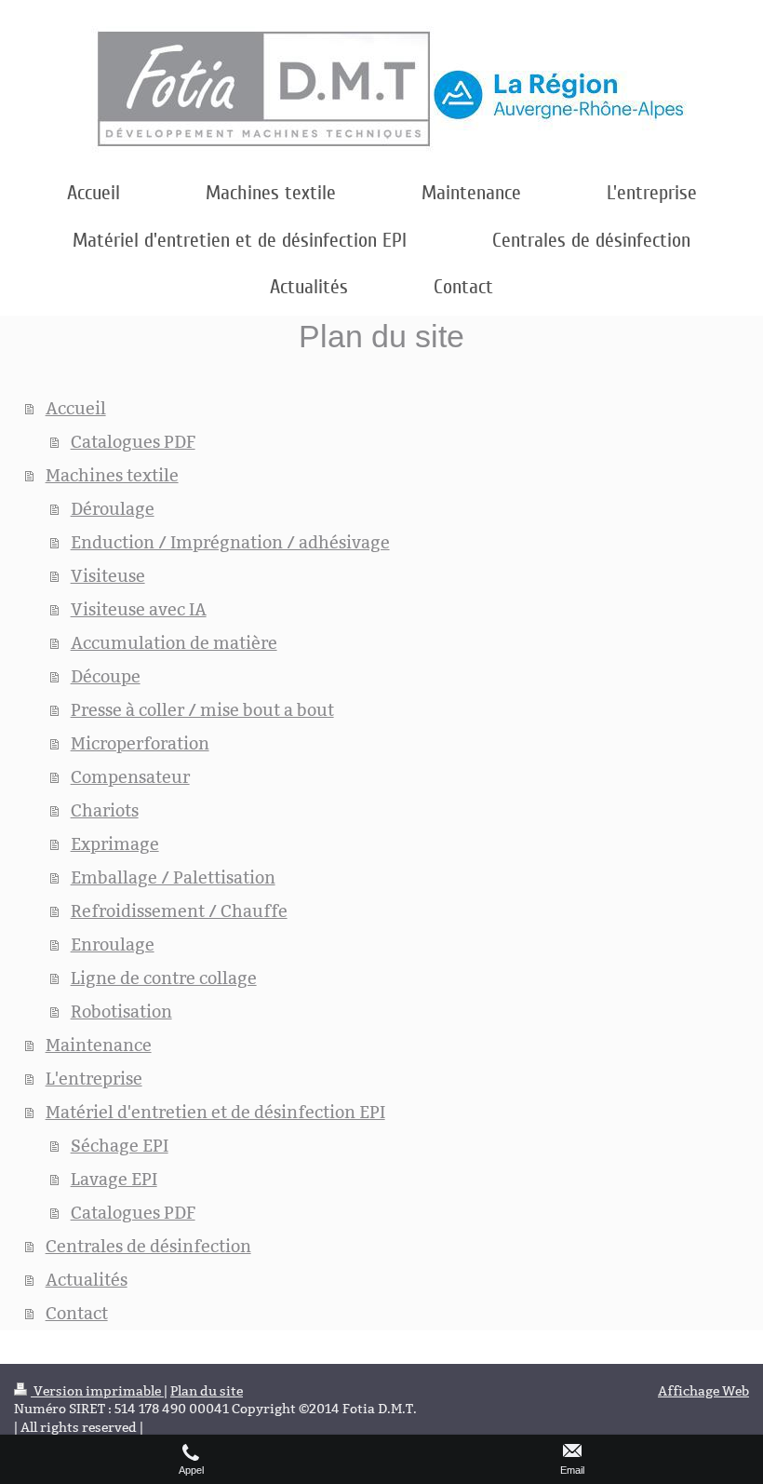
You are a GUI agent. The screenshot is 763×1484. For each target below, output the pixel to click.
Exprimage (115, 844)
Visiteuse (108, 576)
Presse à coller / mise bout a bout (202, 710)
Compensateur (130, 777)
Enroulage (112, 944)
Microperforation (140, 743)
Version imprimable (97, 1391)
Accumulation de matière (174, 643)
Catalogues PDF (133, 441)
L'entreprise (94, 1078)
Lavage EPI (114, 1179)
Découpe (106, 676)
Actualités (86, 1279)
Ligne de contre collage (164, 978)
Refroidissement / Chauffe (179, 911)
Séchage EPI (119, 1145)
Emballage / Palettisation (173, 877)
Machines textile (112, 475)
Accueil (76, 408)
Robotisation (121, 1011)
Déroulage (112, 508)
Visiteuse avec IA (139, 609)
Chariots (105, 810)
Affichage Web (703, 1391)
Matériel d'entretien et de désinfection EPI (215, 1112)
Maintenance (99, 1045)
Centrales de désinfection (148, 1246)
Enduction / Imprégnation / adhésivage (230, 542)
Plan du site (206, 1391)
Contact (77, 1313)
